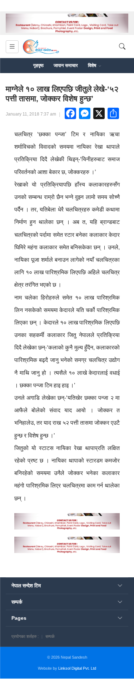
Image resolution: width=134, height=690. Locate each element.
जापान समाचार (66, 65)
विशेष (93, 65)
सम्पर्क (50, 636)
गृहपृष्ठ (38, 65)
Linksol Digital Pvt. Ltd (77, 668)
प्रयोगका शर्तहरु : (25, 636)
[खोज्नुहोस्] (122, 47)
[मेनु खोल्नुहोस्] (12, 46)
